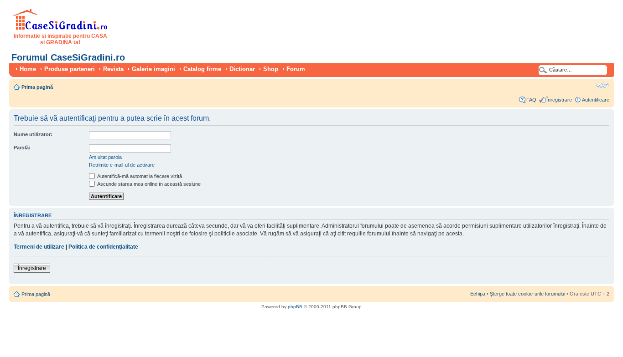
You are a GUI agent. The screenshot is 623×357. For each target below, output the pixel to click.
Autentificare (595, 99)
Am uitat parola (105, 157)
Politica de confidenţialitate (103, 247)
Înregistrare (559, 99)
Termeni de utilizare (39, 247)
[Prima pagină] (60, 28)
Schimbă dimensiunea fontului (602, 85)
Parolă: (22, 147)
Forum (295, 69)
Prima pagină (37, 87)
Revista (113, 69)
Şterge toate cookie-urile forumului (527, 293)
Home (28, 69)
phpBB (295, 306)
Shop (270, 69)
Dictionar (242, 69)
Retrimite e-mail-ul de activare (122, 165)
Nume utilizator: (33, 134)
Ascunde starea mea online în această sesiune (148, 184)
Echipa (477, 293)
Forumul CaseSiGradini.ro (68, 57)
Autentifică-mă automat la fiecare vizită (139, 176)
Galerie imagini (153, 69)
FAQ (531, 99)
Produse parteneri (69, 69)
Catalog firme (202, 69)
